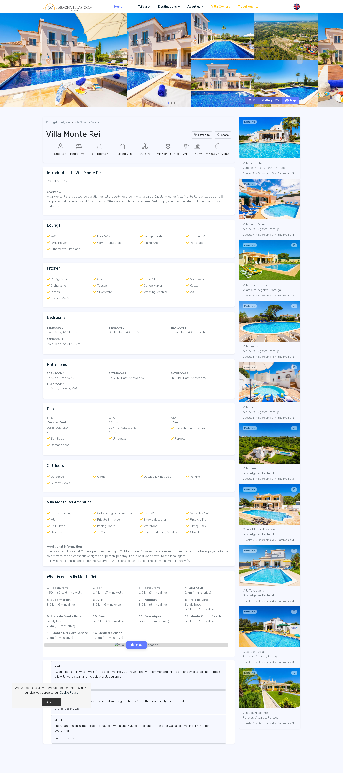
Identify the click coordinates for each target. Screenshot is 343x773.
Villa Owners (220, 7)
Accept (51, 702)
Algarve (66, 122)
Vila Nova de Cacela (87, 122)
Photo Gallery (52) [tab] (266, 100)
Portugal (51, 122)
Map (293, 100)
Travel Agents (248, 7)
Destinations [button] (167, 7)
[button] (168, 103)
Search (146, 7)
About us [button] (193, 7)
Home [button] (118, 7)
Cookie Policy (69, 692)
